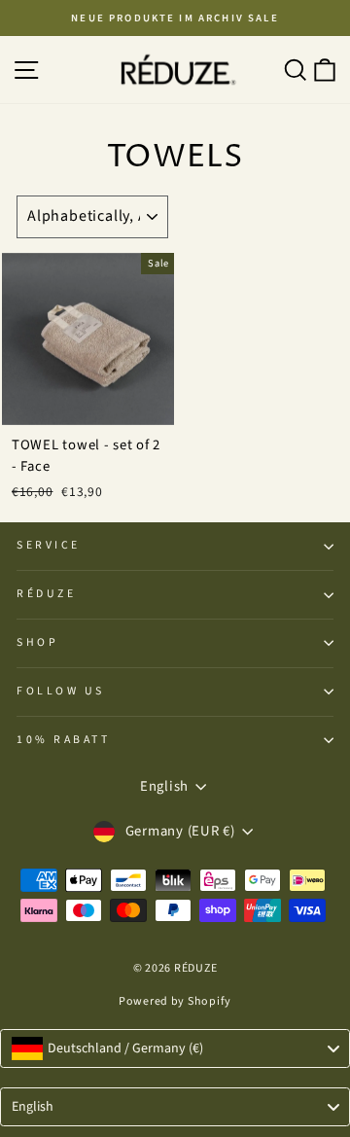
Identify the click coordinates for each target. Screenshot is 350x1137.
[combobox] (175, 1048)
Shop (37, 642)
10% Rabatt (63, 739)
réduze (46, 594)
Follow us (61, 691)
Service (49, 545)
